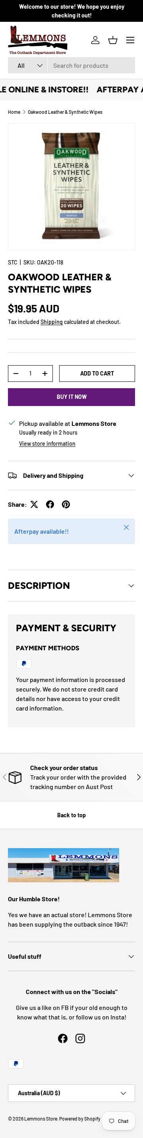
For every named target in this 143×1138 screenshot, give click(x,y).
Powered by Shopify (79, 1118)
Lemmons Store (40, 1118)
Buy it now (72, 396)
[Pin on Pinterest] (66, 504)
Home (14, 112)
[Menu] (130, 40)
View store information (47, 443)
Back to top (71, 815)
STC (12, 262)
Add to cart (97, 373)
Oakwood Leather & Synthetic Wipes (65, 112)
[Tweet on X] (34, 504)
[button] (113, 40)
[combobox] (71, 65)
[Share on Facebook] (50, 504)
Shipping (52, 321)
